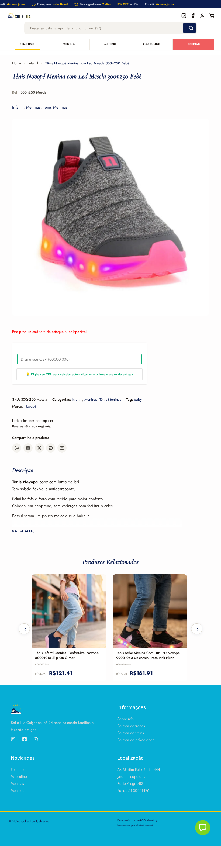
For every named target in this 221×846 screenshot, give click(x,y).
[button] (202, 827)
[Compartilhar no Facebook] (28, 448)
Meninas (33, 107)
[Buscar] (189, 28)
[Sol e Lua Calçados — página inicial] (92, 16)
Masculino (152, 44)
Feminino (27, 44)
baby (138, 399)
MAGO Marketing (147, 820)
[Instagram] (13, 739)
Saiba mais (23, 531)
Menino (110, 44)
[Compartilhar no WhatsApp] (16, 448)
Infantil (33, 63)
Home (16, 63)
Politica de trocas (131, 725)
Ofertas (194, 44)
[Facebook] (24, 739)
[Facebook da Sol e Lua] (193, 15)
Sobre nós (125, 718)
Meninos (17, 790)
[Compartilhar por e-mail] (62, 448)
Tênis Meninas (55, 107)
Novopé (30, 406)
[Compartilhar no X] (39, 448)
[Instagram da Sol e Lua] (183, 15)
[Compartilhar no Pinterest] (50, 448)
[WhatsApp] (35, 739)
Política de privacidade (135, 740)
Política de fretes (130, 732)
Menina (69, 44)
